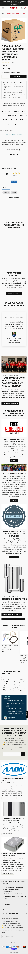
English (13, 943)
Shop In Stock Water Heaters (11, 614)
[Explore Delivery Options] (14, 364)
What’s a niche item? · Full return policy (11, 97)
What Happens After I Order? (12, 115)
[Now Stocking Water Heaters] (14, 809)
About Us (14, 500)
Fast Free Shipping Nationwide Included (10, 72)
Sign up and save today (10, 919)
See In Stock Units (7, 833)
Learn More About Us (14, 293)
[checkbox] (14, 192)
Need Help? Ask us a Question (12, 119)
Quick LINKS (5, 904)
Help (3, 909)
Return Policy (14, 557)
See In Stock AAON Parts (9, 798)
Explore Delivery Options (10, 403)
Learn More (14, 460)
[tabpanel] (14, 202)
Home (3, 13)
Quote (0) (27, 714)
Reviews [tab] (6, 188)
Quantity (4, 74)
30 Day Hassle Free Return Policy (13, 111)
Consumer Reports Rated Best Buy (13, 619)
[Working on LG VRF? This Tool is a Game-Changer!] (14, 844)
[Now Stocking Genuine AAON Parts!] (14, 769)
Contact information (9, 913)
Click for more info (7, 873)
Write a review (14, 181)
